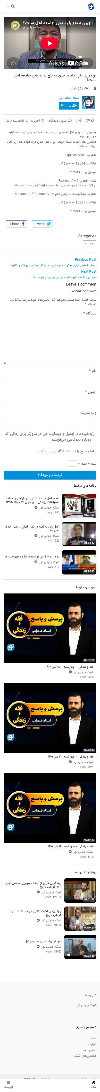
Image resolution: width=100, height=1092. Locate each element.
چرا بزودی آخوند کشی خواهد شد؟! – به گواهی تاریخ (36, 913)
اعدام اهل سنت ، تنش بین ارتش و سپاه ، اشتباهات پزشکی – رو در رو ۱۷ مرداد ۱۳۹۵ (32, 500)
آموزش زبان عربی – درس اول (43, 941)
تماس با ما (89, 1050)
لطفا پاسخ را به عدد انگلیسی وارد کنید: (66, 451)
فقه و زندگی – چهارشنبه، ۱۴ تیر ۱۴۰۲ (70, 846)
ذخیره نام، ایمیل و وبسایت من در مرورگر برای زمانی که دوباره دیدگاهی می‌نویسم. (48, 437)
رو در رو (89, 243)
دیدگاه (89, 314)
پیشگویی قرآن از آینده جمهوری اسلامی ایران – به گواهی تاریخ (32, 884)
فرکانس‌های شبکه (85, 1056)
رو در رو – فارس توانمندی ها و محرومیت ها (32, 556)
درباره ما (91, 1044)
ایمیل (90, 392)
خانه (93, 1038)
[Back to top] (13, 1064)
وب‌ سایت (88, 413)
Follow (66, 105)
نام (92, 371)
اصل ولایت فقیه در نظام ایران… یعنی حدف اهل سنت (32, 528)
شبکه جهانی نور (69, 98)
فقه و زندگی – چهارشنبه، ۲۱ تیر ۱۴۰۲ (70, 756)
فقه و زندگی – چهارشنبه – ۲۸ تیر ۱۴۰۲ (69, 667)
